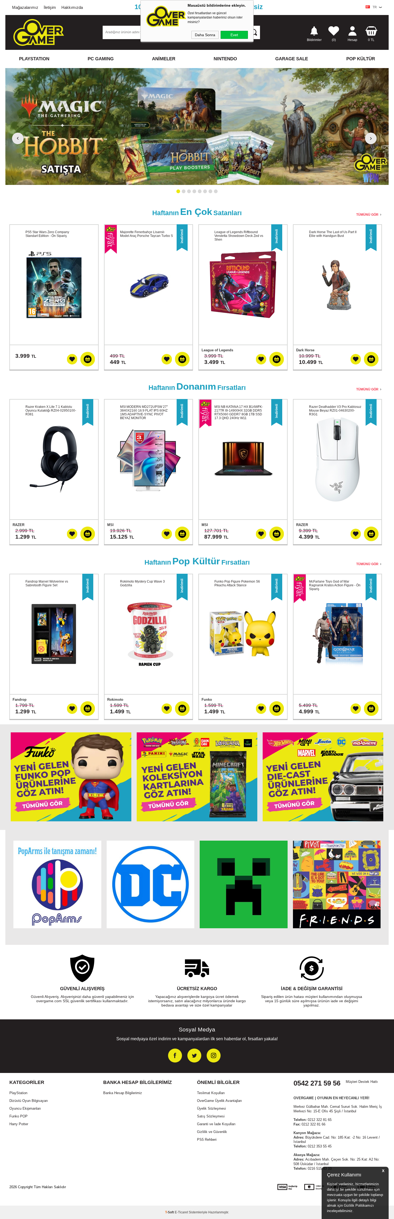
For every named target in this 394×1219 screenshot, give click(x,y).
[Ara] (253, 32)
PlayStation (18, 1093)
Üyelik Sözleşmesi (211, 1108)
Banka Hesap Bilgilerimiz (122, 1093)
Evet (234, 35)
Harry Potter (18, 1124)
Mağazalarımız (25, 7)
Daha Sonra (205, 35)
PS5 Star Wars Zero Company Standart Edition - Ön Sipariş (47, 234)
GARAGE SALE (291, 58)
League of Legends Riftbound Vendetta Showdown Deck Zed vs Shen (238, 235)
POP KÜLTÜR (360, 58)
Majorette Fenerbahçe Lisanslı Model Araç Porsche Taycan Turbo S (146, 234)
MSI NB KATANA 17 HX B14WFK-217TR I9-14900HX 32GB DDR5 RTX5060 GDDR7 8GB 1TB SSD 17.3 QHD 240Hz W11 (238, 412)
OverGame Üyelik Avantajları (219, 1101)
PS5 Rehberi (207, 1140)
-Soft (170, 1212)
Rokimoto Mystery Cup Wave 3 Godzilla (142, 583)
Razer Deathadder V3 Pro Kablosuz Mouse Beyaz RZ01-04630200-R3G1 (335, 410)
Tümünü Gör (367, 214)
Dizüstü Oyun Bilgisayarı (28, 1101)
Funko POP (18, 1116)
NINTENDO (225, 58)
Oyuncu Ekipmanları (25, 1108)
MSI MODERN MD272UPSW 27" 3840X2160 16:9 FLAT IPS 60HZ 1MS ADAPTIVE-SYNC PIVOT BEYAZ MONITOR (144, 412)
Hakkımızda (72, 7)
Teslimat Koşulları (211, 1093)
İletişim (50, 7)
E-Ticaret (181, 1212)
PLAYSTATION (34, 58)
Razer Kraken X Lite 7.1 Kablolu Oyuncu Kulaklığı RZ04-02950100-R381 (50, 410)
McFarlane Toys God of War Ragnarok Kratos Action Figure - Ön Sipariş (334, 585)
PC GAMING (101, 58)
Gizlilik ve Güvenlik (212, 1132)
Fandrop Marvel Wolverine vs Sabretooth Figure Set (46, 583)
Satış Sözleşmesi (211, 1116)
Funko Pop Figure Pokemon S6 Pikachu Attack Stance (237, 583)
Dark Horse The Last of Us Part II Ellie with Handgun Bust (332, 234)
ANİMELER (163, 58)
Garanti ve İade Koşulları (216, 1124)
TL (371, 40)
